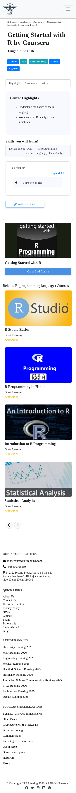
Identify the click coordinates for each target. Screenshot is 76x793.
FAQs (44, 83)
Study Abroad (11, 627)
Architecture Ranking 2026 (18, 691)
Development (25, 22)
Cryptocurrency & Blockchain (20, 724)
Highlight (14, 83)
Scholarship (9, 623)
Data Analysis (57, 153)
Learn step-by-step (32, 182)
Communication (12, 735)
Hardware (8, 757)
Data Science (38, 22)
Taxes (6, 763)
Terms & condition (14, 604)
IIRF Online (12, 22)
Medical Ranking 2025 (16, 663)
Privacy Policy (11, 608)
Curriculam (30, 83)
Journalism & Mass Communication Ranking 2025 (32, 680)
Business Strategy (13, 730)
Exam (6, 619)
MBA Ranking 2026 (15, 652)
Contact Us (9, 600)
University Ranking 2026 (17, 647)
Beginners (13, 68)
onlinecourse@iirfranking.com (24, 560)
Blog (5, 631)
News (6, 611)
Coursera (13, 61)
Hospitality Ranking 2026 (18, 674)
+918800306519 (16, 566)
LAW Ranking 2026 (15, 685)
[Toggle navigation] (68, 9)
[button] (9, 525)
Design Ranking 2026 (15, 696)
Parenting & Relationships (18, 741)
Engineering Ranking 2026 (18, 658)
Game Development (14, 752)
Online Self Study (38, 61)
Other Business (11, 719)
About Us (8, 596)
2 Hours (54, 61)
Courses (7, 615)
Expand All (57, 173)
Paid (24, 61)
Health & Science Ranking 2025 (22, 669)
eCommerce (10, 746)
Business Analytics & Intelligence (22, 713)
